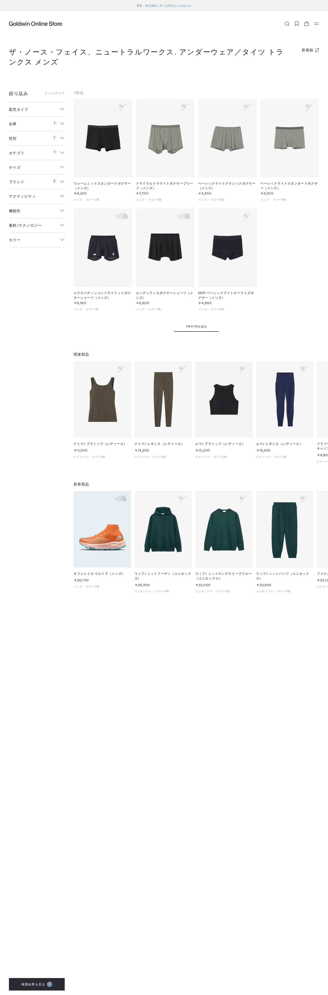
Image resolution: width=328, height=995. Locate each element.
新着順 (307, 50)
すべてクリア (54, 93)
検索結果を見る (35, 984)
